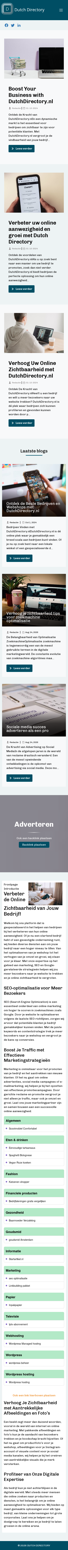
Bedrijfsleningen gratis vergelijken (27, 1201)
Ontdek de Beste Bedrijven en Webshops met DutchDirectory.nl (33, 507)
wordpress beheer (19, 1363)
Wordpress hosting (19, 1382)
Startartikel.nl (16, 1259)
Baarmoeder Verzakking (22, 1220)
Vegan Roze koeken (20, 1162)
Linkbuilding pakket (19, 1285)
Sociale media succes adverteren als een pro (27, 729)
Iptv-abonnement (18, 1324)
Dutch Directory (38, 1545)
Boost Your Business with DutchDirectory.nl (31, 95)
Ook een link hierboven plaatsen (34, 1395)
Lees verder (24, 148)
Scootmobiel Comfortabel (23, 1128)
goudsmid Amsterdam (21, 1239)
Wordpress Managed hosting (25, 1343)
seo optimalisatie (18, 1278)
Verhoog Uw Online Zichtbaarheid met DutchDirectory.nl (32, 369)
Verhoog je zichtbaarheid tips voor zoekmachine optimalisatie (33, 617)
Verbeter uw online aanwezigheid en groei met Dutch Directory (32, 232)
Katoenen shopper (19, 1182)
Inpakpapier (15, 1305)
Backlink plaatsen (34, 844)
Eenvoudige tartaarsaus (22, 1147)
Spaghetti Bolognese (20, 1155)
